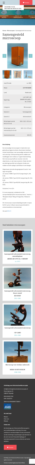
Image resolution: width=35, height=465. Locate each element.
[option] (17, 56)
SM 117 (9, 211)
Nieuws (6, 421)
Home (4, 30)
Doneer (27, 2)
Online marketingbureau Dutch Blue (14, 463)
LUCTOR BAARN (27, 88)
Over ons (6, 419)
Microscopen (11, 30)
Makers (6, 417)
